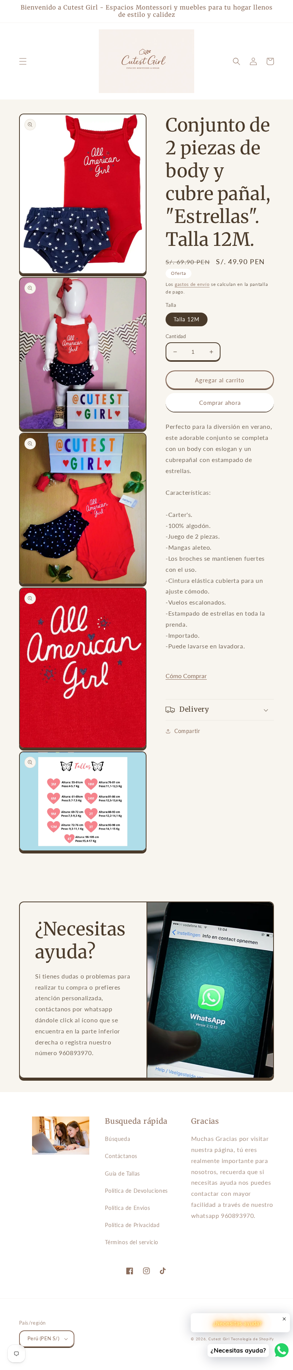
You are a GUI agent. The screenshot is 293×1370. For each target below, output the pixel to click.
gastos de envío (192, 284)
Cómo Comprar (186, 675)
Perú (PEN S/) (43, 1338)
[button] (22, 61)
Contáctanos (121, 1156)
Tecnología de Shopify (252, 1338)
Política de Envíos (127, 1208)
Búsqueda (117, 1139)
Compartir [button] (187, 731)
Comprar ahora (220, 402)
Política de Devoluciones (136, 1190)
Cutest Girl (219, 1338)
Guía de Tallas (122, 1173)
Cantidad (176, 336)
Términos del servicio (131, 1242)
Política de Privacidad (132, 1225)
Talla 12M (187, 319)
